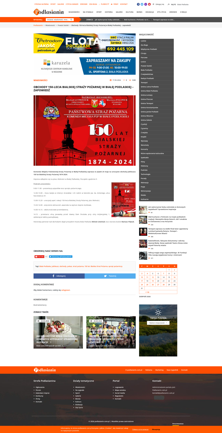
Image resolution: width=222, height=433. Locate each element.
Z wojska (144, 132)
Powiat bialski (63, 25)
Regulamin (119, 396)
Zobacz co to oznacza (140, 429)
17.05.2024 (116, 80)
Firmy (116, 4)
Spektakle (145, 157)
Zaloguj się (159, 4)
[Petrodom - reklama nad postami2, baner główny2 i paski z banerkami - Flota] (85, 43)
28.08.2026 (44, 321)
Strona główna (41, 4)
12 (153, 277)
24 (142, 284)
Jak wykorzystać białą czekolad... (108, 20)
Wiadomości (74, 12)
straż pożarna (78, 266)
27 (158, 284)
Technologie (145, 174)
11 (147, 277)
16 (174, 277)
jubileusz (55, 266)
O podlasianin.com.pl (133, 370)
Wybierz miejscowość (157, 323)
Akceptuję (156, 429)
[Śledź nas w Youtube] (149, 4)
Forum (38, 390)
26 (153, 284)
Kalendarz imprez (42, 393)
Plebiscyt (105, 4)
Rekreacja (144, 182)
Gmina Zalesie (146, 120)
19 (153, 281)
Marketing (159, 370)
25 (147, 284)
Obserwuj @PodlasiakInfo (61, 256)
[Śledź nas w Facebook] (138, 4)
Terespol (144, 82)
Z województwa (147, 74)
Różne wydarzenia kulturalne (152, 153)
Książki (143, 137)
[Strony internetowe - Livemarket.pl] (179, 425)
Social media (120, 393)
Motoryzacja (146, 191)
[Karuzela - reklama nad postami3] (85, 66)
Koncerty (144, 149)
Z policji (144, 124)
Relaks (143, 195)
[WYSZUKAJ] (71, 19)
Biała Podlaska (45, 266)
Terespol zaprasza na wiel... (164, 20)
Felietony (144, 166)
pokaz (69, 266)
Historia (109, 12)
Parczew (144, 57)
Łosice (143, 62)
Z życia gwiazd (72, 4)
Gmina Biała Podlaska (149, 91)
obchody (63, 266)
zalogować (65, 290)
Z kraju (183, 12)
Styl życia (161, 12)
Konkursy (39, 396)
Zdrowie (83, 4)
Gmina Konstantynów (149, 107)
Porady (143, 178)
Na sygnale (88, 12)
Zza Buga (93, 4)
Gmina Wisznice (147, 116)
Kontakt (124, 4)
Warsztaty (145, 145)
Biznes (139, 12)
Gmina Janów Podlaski (149, 112)
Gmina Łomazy (147, 95)
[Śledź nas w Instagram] (145, 4)
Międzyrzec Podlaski (149, 49)
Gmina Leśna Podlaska (150, 87)
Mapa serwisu (120, 390)
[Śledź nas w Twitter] (142, 4)
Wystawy (144, 141)
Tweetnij (112, 276)
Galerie (60, 4)
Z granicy (144, 128)
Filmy (143, 162)
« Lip (147, 292)
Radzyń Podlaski (147, 78)
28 (164, 284)
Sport (53, 4)
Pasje (143, 187)
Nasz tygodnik (172, 370)
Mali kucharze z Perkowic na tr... (137, 20)
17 (142, 281)
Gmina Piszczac (147, 99)
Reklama (148, 370)
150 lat (87, 266)
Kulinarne (144, 199)
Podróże (144, 170)
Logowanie (119, 387)
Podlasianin (38, 25)
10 (142, 277)
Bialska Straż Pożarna (99, 266)
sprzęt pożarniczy (115, 266)
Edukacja (150, 12)
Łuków (143, 41)
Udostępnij (60, 276)
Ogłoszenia (40, 387)
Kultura (129, 12)
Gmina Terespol (147, 103)
